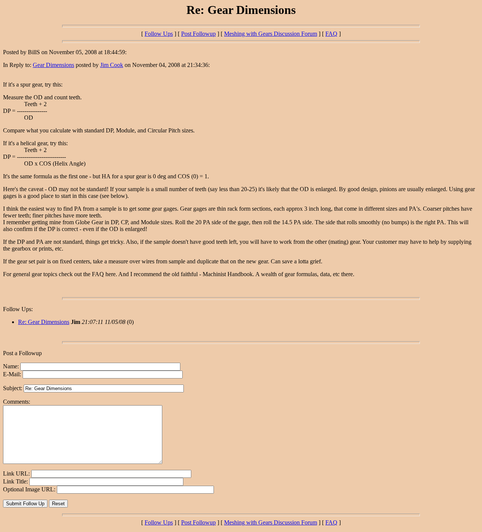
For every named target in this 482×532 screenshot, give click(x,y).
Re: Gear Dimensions (43, 322)
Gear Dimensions (53, 65)
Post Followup (198, 33)
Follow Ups (159, 33)
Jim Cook (111, 65)
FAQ (331, 33)
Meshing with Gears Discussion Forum (270, 33)
